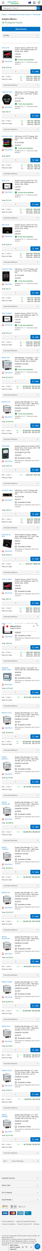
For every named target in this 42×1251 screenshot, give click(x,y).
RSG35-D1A (6, 892)
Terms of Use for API (24, 1224)
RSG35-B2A (6, 1026)
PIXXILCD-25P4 (7, 136)
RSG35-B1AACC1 (5, 758)
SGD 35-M (5, 48)
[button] (3, 2)
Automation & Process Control (19, 14)
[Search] (38, 8)
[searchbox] (19, 8)
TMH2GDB (5, 446)
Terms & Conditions (8, 1224)
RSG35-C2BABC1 (5, 848)
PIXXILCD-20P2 (7, 269)
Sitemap (36, 1224)
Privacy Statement (8, 1221)
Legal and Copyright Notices (26, 1221)
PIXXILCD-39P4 (7, 490)
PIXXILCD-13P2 (7, 92)
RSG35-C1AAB (7, 982)
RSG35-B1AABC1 (5, 1115)
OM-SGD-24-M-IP (6, 535)
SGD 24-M (5, 180)
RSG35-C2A (6, 402)
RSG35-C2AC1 (7, 1070)
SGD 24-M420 (7, 313)
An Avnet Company (8, 1236)
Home (4, 14)
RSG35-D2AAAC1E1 (6, 937)
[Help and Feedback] (37, 1246)
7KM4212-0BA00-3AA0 (6, 669)
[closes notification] (33, 626)
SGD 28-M (5, 225)
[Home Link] (17, 2)
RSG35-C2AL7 (7, 713)
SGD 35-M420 (7, 579)
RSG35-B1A (6, 357)
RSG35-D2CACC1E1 (6, 803)
